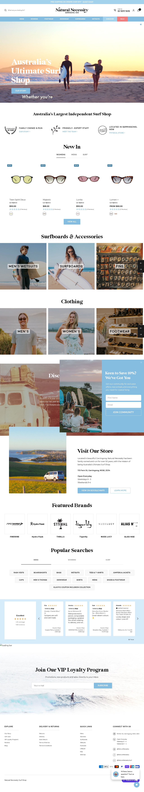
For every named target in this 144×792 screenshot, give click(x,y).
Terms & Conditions (45, 745)
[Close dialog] (141, 362)
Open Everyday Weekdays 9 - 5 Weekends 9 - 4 (122, 741)
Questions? (88, 2)
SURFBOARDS (80, 19)
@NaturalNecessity (123, 749)
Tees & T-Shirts (96, 573)
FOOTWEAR (49, 19)
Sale (122, 19)
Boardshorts (40, 573)
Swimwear (62, 580)
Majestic (47, 200)
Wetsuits (75, 573)
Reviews (7, 742)
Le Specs (13, 202)
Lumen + (114, 200)
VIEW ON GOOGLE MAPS (93, 490)
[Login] (134, 10)
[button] (21, 209)
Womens (60, 155)
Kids (81, 751)
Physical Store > (117, 133)
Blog (6, 745)
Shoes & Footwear (116, 580)
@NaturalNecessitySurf (124, 760)
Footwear (83, 745)
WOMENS (34, 19)
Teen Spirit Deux (17, 200)
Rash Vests (19, 573)
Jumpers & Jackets (121, 573)
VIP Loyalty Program (11, 739)
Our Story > (24, 132)
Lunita (79, 200)
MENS (22, 19)
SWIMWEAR (64, 19)
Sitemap (83, 754)
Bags (59, 573)
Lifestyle (82, 748)
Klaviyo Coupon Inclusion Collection (72, 587)
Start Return (43, 739)
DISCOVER (110, 19)
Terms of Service (44, 742)
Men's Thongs (40, 580)
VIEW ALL (72, 222)
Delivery (42, 736)
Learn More (120, 490)
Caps (21, 580)
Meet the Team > (70, 132)
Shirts (79, 580)
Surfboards (83, 739)
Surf (85, 155)
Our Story (20, 91)
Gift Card (7, 736)
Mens (74, 155)
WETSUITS (96, 19)
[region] (88, 618)
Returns (41, 733)
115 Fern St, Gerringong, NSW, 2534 (128, 734)
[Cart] (138, 10)
